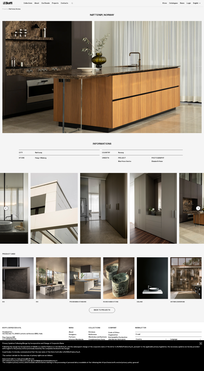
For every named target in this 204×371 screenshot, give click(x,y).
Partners (72, 337)
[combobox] (151, 339)
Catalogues (173, 3)
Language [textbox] (173, 339)
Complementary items (97, 339)
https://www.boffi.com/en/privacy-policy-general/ (120, 362)
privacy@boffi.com (27, 359)
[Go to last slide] (6, 208)
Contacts (64, 3)
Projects (55, 3)
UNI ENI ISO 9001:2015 (116, 340)
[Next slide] (198, 208)
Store (164, 3)
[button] (201, 343)
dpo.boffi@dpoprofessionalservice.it (44, 361)
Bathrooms (93, 334)
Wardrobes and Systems (98, 337)
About (71, 332)
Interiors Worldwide (76, 339)
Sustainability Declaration (117, 337)
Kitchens (92, 332)
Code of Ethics (113, 332)
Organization (113, 335)
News (182, 3)
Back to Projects (102, 310)
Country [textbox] (139, 339)
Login (189, 3)
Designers (72, 334)
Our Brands (45, 3)
